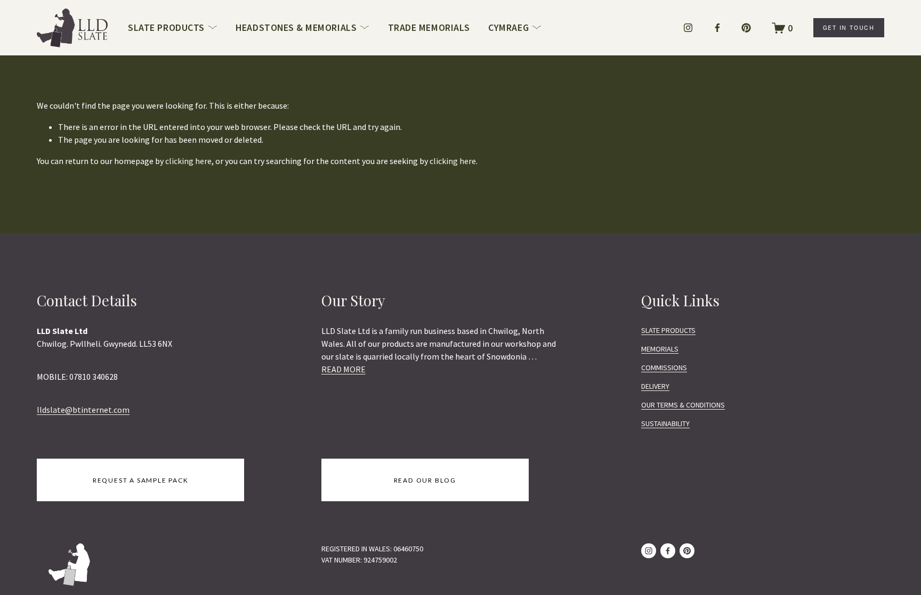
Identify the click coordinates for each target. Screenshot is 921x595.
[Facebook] (717, 27)
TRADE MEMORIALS (429, 27)
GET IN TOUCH (849, 27)
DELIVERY (655, 386)
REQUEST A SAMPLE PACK (141, 480)
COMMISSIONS (664, 367)
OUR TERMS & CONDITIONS (683, 405)
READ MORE (343, 369)
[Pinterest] (746, 27)
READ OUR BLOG (425, 480)
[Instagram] (688, 27)
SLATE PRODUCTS (668, 330)
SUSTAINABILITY (665, 423)
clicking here (188, 161)
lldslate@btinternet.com (83, 409)
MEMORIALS (659, 349)
